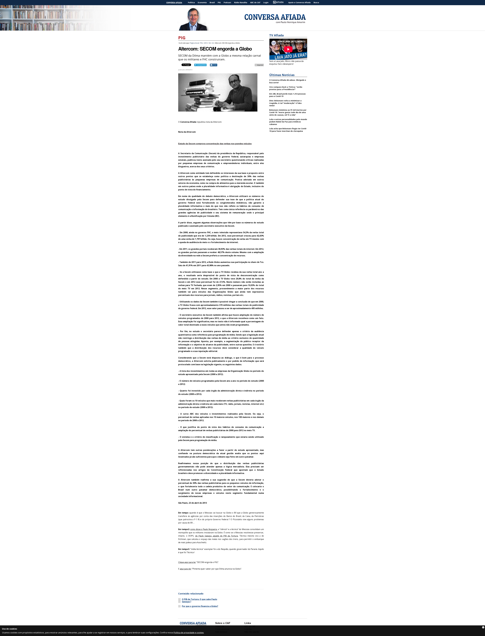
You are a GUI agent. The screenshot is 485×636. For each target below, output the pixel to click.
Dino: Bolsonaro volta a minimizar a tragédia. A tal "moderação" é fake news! (285, 103)
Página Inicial (176, 3)
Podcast (227, 2)
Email (215, 65)
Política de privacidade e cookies (189, 632)
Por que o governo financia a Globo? (200, 606)
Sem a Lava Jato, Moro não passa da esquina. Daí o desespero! (286, 62)
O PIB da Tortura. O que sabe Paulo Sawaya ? (199, 600)
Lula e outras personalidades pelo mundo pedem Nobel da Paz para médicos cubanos (288, 121)
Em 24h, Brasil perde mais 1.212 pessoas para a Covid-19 (287, 95)
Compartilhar (201, 65)
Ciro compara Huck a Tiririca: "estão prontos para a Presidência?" (285, 88)
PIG (219, 2)
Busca (316, 2)
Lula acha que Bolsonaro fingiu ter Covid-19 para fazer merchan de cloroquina (288, 129)
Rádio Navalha (240, 2)
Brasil (212, 2)
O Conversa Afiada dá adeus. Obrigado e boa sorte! (287, 81)
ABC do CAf (255, 2)
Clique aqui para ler (187, 562)
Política (191, 2)
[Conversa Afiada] (242, 29)
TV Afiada (280, 3)
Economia (202, 2)
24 (213, 43)
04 (210, 43)
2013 (206, 43)
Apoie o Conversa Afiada (299, 2)
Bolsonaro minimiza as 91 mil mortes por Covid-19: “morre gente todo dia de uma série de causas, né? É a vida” (287, 112)
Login (265, 2)
